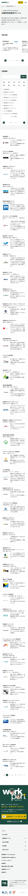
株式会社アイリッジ (8, 105)
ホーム (2, 6)
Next (24, 123)
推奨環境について (5, 869)
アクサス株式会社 (8, 111)
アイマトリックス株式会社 (10, 100)
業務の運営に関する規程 (7, 866)
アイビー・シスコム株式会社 (10, 94)
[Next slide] (23, 60)
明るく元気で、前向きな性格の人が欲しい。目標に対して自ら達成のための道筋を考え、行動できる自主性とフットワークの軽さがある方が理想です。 (17, 346)
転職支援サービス (6, 838)
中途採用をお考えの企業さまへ (8, 857)
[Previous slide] (5, 60)
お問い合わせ (5, 849)
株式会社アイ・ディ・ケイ (10, 108)
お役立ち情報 (5, 842)
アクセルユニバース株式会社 (10, 113)
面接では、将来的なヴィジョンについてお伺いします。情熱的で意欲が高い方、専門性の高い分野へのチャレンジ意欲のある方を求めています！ (17, 279)
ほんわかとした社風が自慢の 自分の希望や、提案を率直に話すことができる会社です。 (17, 721)
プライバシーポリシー (6, 860)
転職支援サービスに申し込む (8, 854)
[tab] (8, 60)
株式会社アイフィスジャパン (10, 97)
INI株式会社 (6, 89)
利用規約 (3, 863)
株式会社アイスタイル (9, 92)
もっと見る (14, 116)
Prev (4, 123)
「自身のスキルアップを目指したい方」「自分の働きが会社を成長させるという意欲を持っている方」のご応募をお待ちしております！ (17, 192)
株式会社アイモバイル (9, 102)
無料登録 (20, 2)
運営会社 (3, 872)
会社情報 (4, 845)
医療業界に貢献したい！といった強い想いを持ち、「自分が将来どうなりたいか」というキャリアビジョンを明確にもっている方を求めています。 (17, 442)
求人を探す (4, 834)
